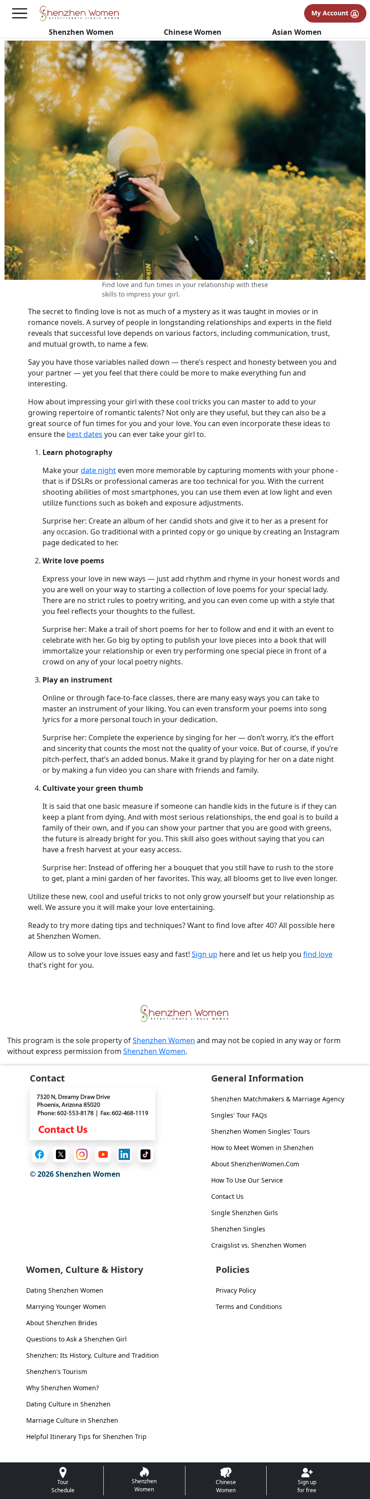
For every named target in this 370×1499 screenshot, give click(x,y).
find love (318, 954)
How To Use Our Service (247, 1180)
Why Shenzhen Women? (62, 1387)
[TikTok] (145, 1154)
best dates (84, 434)
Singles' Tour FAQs (239, 1115)
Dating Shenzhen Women (64, 1290)
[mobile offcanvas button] (20, 13)
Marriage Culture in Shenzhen (72, 1420)
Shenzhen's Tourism (56, 1371)
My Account (330, 13)
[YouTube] (103, 1154)
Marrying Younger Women (66, 1306)
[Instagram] (82, 1154)
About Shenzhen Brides (61, 1322)
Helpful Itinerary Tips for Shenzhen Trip (86, 1436)
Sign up (204, 954)
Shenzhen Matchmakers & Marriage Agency (277, 1099)
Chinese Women (193, 32)
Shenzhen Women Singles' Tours (260, 1131)
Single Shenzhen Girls (244, 1212)
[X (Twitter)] (61, 1154)
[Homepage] (79, 13)
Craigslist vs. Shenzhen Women (258, 1245)
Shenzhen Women (81, 32)
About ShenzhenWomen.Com (255, 1164)
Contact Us (227, 1196)
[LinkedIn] (124, 1154)
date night (98, 470)
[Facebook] (39, 1154)
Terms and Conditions (249, 1306)
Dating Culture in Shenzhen (68, 1404)
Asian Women (297, 32)
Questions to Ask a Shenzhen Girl (76, 1339)
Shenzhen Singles (238, 1229)
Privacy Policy (236, 1290)
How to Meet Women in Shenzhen (262, 1147)
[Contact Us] (92, 1113)
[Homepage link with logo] (185, 1013)
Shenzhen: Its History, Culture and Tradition (92, 1355)
